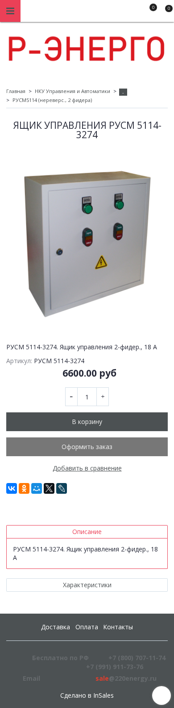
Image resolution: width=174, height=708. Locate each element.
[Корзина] (165, 12)
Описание (87, 531)
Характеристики (87, 585)
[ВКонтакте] (11, 488)
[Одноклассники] (24, 488)
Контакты (118, 627)
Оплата (86, 627)
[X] (49, 488)
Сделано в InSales (87, 695)
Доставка (55, 627)
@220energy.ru (126, 678)
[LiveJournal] (61, 488)
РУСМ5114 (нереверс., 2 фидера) (52, 100)
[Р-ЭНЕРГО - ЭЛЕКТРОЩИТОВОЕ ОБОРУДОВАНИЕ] (87, 46)
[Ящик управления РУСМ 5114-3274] (87, 238)
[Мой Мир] (36, 488)
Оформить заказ (87, 446)
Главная (15, 91)
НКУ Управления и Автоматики (72, 91)
